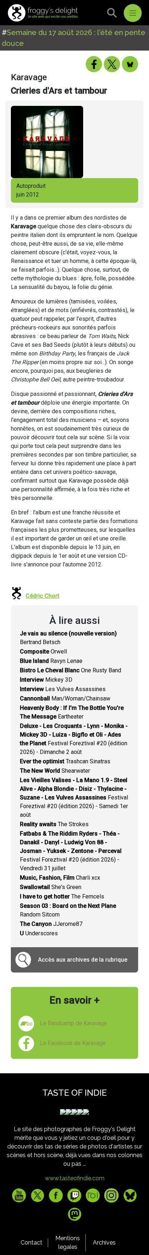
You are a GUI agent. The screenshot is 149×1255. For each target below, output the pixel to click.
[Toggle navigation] (133, 13)
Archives (104, 1242)
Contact (31, 1242)
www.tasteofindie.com (75, 1178)
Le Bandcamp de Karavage (73, 1023)
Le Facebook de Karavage (73, 1043)
